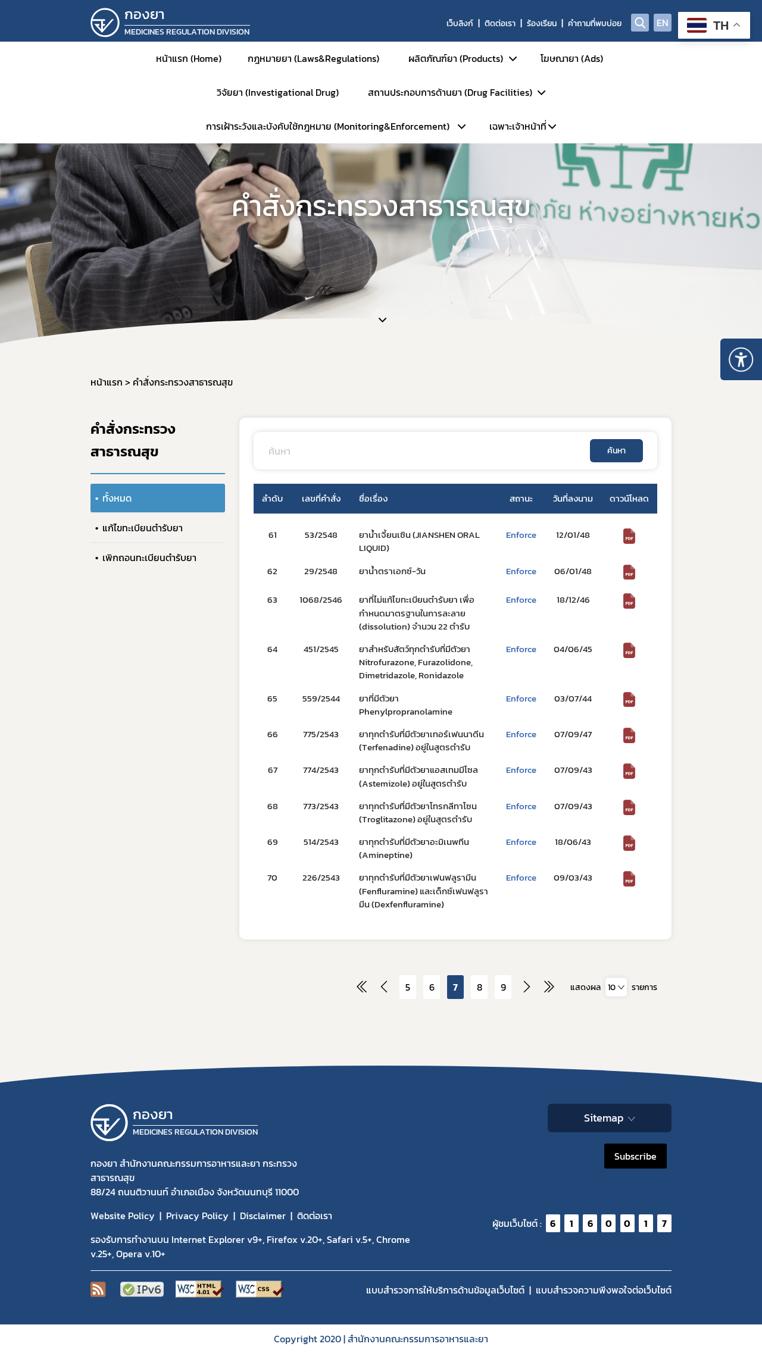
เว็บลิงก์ (459, 23)
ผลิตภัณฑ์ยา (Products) (455, 58)
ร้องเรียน (542, 23)
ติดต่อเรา (500, 23)
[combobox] (616, 987)
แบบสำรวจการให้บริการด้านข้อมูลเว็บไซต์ (445, 1290)
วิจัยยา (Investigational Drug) (278, 92)
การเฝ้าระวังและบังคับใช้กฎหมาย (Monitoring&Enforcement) (327, 126)
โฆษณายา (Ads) (572, 58)
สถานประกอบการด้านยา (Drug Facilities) (450, 92)
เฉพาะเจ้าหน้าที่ (517, 126)
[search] (640, 23)
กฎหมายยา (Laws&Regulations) (313, 58)
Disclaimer (263, 1215)
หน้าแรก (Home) (188, 58)
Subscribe (635, 1156)
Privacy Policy (197, 1215)
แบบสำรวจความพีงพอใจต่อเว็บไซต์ (604, 1290)
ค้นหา (616, 450)
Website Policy (122, 1215)
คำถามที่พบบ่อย (595, 23)
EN (663, 22)
